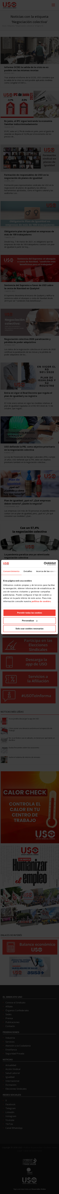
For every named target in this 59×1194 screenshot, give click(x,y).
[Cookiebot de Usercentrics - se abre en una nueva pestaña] (44, 563)
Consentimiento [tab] (11, 571)
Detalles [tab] (28, 571)
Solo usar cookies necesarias (29, 628)
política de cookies (41, 601)
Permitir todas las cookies (29, 613)
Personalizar (28, 620)
